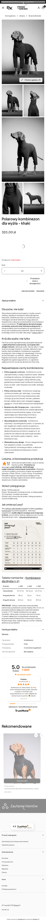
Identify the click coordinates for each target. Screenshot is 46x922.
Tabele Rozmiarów (8, 845)
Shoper (16, 905)
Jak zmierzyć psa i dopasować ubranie (15, 841)
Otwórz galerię (33, 80)
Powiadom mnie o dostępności (35, 281)
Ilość (3, 265)
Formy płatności (7, 862)
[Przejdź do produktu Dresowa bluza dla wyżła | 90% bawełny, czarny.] (22, 758)
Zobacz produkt (22, 781)
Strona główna (10, 16)
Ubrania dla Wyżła (34, 16)
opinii (25, 670)
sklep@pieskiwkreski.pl (28, 517)
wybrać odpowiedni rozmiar (16, 508)
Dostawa (5, 858)
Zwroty (4, 872)
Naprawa (5, 869)
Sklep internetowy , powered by (22, 919)
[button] (15, 674)
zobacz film (36, 332)
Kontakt (4, 886)
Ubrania (22, 16)
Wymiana (5, 865)
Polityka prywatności (9, 889)
